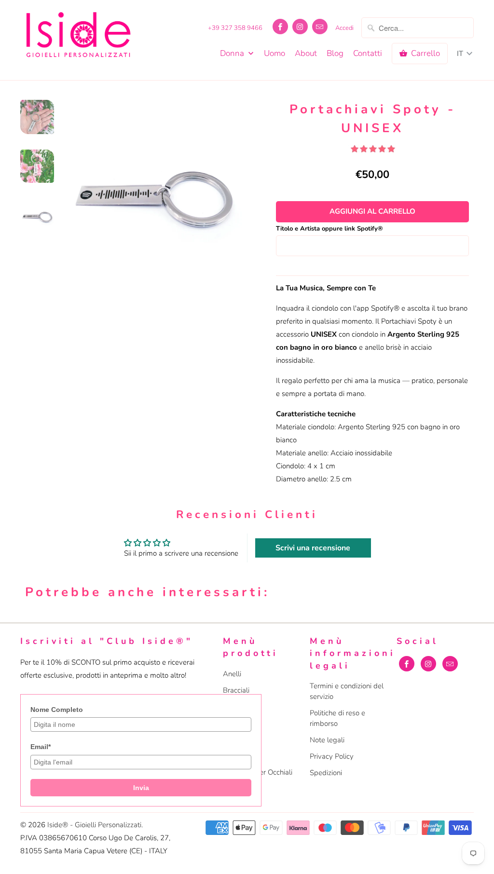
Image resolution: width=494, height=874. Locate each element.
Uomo (274, 53)
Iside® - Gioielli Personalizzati (94, 825)
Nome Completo (56, 709)
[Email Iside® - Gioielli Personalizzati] (320, 26)
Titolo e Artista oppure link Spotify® (329, 228)
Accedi (344, 28)
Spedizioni (326, 773)
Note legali (327, 740)
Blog (335, 53)
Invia (141, 788)
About (306, 53)
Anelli (232, 674)
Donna (233, 53)
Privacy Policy (332, 756)
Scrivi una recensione (312, 548)
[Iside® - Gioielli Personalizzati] (78, 36)
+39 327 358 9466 (235, 28)
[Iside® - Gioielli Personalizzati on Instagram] (300, 26)
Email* (40, 747)
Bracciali (236, 690)
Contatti (367, 53)
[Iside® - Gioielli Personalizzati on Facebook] (280, 26)
